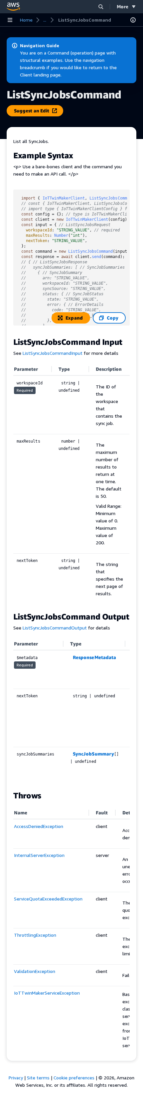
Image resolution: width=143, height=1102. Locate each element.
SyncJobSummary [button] (93, 754)
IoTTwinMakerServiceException (47, 993)
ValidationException (34, 971)
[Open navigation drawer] (10, 20)
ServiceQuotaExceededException (48, 898)
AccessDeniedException (38, 826)
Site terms (38, 1077)
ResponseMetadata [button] (94, 657)
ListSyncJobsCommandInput (52, 353)
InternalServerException (39, 855)
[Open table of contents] (133, 20)
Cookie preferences (74, 1077)
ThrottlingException (35, 935)
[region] (71, 711)
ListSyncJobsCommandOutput (55, 627)
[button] (100, 6)
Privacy (16, 1077)
